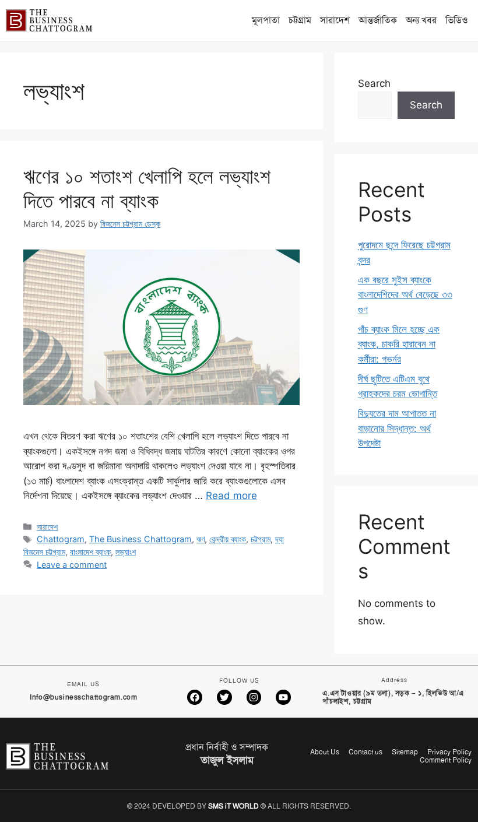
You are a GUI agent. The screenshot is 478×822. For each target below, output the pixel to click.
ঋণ (200, 539)
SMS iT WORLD (233, 806)
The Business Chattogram (140, 539)
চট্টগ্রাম (300, 20)
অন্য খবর (421, 20)
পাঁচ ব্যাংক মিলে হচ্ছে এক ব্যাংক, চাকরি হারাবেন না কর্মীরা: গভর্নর (399, 344)
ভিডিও (456, 20)
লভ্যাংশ (125, 552)
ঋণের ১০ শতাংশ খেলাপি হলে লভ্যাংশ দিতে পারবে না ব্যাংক (146, 188)
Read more (231, 495)
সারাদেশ (335, 20)
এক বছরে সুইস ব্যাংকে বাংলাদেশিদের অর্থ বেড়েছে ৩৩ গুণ (405, 294)
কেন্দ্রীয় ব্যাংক (227, 539)
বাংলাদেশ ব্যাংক (90, 552)
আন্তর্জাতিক (377, 20)
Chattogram (61, 539)
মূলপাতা (266, 20)
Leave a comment (72, 565)
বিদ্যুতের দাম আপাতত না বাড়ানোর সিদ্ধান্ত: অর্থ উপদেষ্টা (397, 428)
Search (374, 83)
